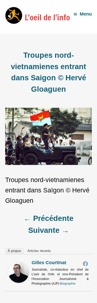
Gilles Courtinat (49, 262)
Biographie (68, 283)
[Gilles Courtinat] (18, 280)
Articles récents (39, 251)
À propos (14, 251)
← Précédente (48, 218)
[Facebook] (85, 264)
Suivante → (48, 230)
